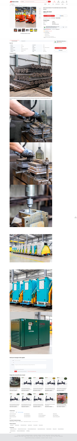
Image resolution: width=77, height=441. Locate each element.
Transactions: (56, 29)
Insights (59, 435)
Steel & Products (20, 5)
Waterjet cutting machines (13, 416)
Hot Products (18, 435)
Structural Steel (35, 425)
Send (15, 371)
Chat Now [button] (62, 15)
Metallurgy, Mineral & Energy (15, 5)
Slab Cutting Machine (55, 415)
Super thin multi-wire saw (13, 413)
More (10, 432)
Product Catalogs (21, 412)
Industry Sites (43, 435)
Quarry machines (40, 413)
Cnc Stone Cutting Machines (42, 415)
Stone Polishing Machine (27, 415)
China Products (23, 435)
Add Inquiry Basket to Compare (25, 33)
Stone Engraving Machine (27, 416)
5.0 (57, 42)
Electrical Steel (41, 425)
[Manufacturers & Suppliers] (14, 1)
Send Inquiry (49, 15)
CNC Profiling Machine (27, 413)
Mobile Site (56, 435)
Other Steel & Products (23, 425)
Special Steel (11, 425)
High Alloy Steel (30, 425)
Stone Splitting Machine (41, 416)
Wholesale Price (39, 435)
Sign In (45, 37)
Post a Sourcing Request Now (32, 371)
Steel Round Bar (17, 425)
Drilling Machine (55, 413)
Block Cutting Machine (12, 415)
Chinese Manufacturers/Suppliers (29, 435)
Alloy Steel (24, 5)
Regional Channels (48, 435)
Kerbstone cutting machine (56, 416)
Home (10, 5)
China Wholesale (35, 435)
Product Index (52, 435)
